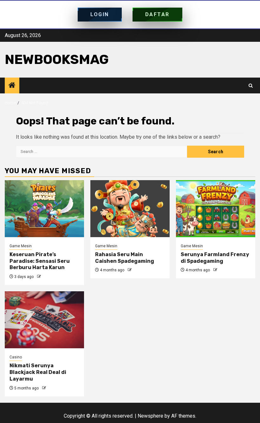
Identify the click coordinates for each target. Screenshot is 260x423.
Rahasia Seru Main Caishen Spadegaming (124, 257)
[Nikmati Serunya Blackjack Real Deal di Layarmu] (44, 319)
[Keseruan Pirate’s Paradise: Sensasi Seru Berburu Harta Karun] (44, 208)
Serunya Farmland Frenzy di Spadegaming (215, 257)
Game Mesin (21, 246)
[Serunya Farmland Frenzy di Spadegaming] (215, 208)
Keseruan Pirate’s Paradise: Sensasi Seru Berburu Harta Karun (40, 261)
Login (99, 14)
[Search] (251, 85)
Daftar (157, 14)
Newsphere (150, 416)
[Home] (12, 85)
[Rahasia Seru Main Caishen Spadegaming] (130, 208)
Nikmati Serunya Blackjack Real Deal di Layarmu (38, 372)
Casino (16, 357)
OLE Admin (51, 277)
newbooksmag (57, 59)
